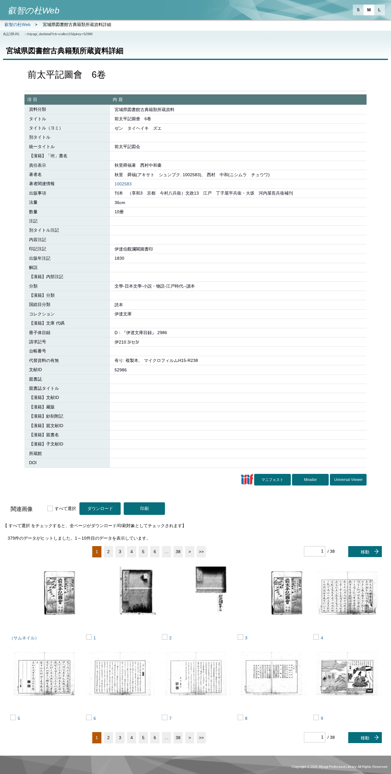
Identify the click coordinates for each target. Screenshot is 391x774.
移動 (365, 551)
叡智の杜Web (18, 24)
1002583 (123, 183)
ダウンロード (100, 508)
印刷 (144, 508)
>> (201, 551)
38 (178, 551)
